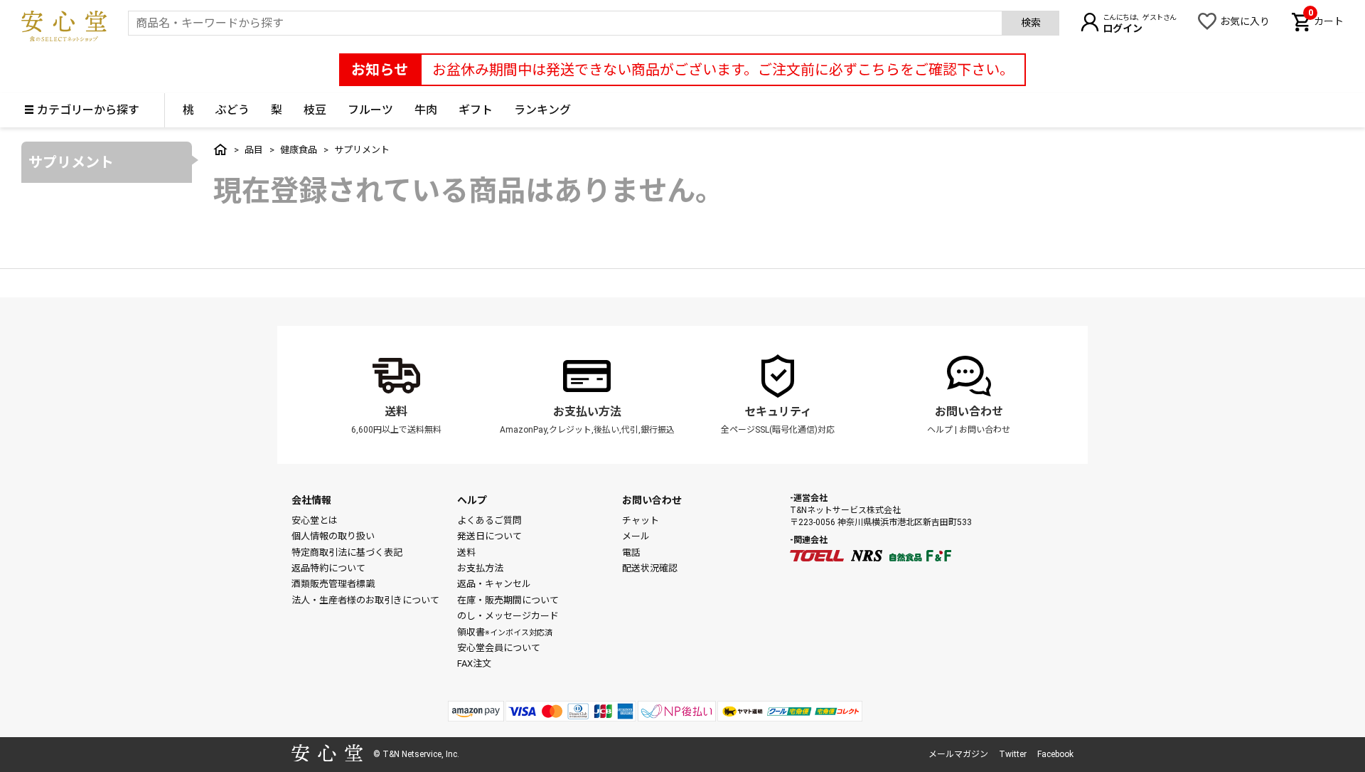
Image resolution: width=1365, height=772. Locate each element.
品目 (254, 149)
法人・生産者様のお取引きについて (365, 600)
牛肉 (425, 110)
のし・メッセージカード (508, 615)
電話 (631, 552)
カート (1326, 20)
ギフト (476, 110)
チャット (640, 520)
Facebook (1055, 754)
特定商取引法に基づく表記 (346, 552)
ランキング (542, 110)
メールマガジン (958, 754)
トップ (220, 149)
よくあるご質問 (489, 520)
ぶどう (232, 110)
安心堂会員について (498, 648)
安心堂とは (314, 520)
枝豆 (315, 110)
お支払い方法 (587, 411)
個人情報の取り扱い (333, 536)
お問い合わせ (969, 411)
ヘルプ (940, 430)
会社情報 (311, 500)
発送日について (489, 536)
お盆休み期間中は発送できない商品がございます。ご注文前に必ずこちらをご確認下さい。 (723, 69)
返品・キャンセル (494, 583)
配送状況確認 (650, 568)
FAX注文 (474, 663)
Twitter (1013, 754)
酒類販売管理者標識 (333, 583)
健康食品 (298, 149)
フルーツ (370, 110)
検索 (1031, 22)
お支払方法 (480, 568)
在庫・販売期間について (508, 600)
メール (636, 536)
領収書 (504, 632)
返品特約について (328, 568)
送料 (396, 411)
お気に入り (1245, 21)
